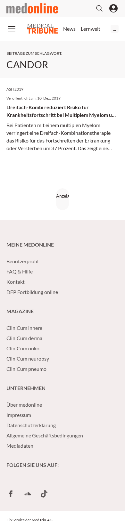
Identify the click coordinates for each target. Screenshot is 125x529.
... (114, 29)
